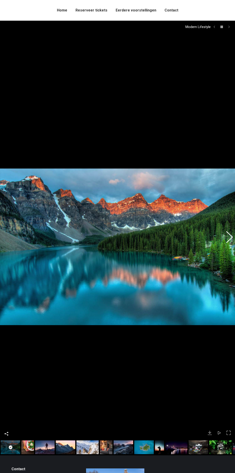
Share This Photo (6, 451)
